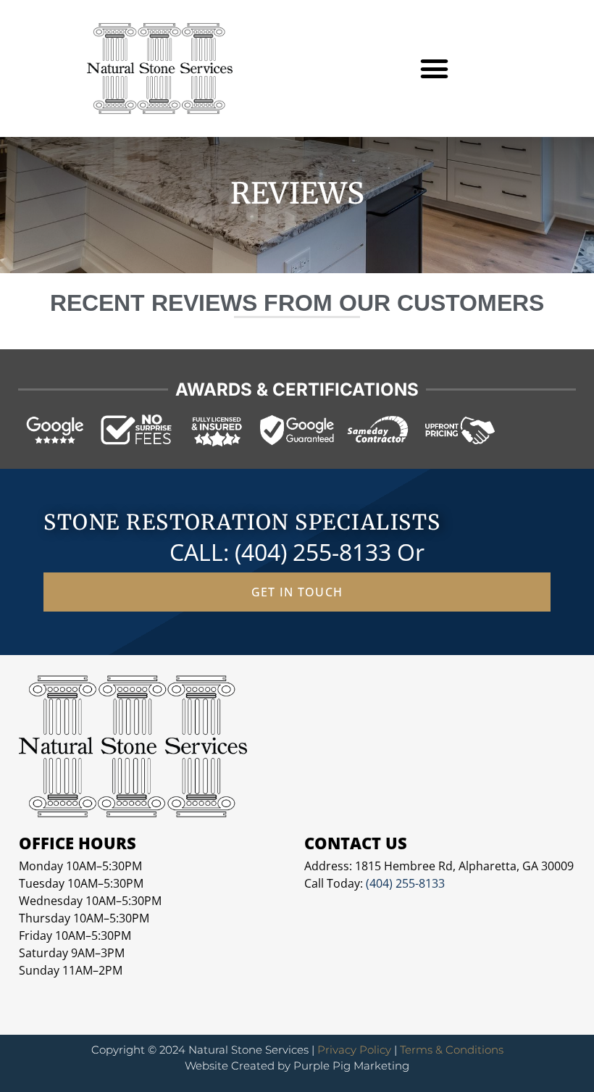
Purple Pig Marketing (351, 1065)
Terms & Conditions (451, 1049)
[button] (434, 68)
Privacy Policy (354, 1049)
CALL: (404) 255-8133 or (297, 551)
